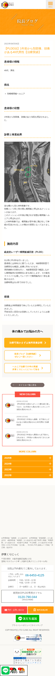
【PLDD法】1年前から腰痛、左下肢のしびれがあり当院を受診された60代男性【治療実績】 (32, 422)
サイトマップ (37, 625)
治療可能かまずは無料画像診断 (25, 342)
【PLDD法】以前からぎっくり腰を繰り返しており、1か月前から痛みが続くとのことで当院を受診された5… (33, 406)
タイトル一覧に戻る (27, 385)
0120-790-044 (27, 597)
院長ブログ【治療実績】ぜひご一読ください (26, 355)
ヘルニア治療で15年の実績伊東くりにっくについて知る (25, 367)
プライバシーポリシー (21, 625)
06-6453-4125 (34, 575)
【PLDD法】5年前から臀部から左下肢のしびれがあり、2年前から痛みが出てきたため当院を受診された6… (33, 437)
